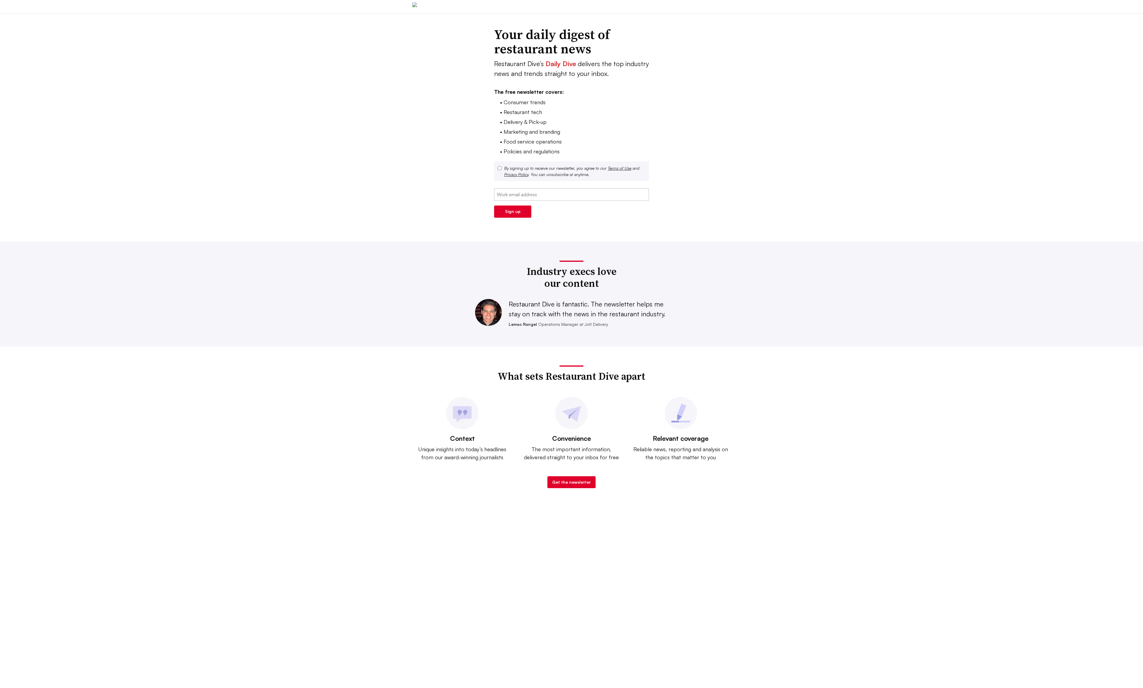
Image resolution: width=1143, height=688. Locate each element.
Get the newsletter (571, 482)
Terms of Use (619, 168)
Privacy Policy (516, 174)
